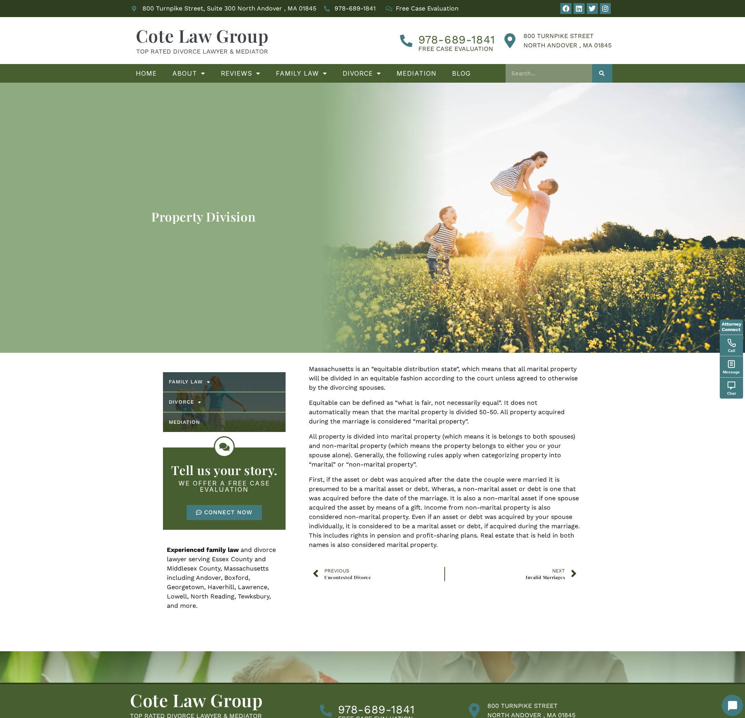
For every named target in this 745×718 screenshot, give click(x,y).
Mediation (417, 73)
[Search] (602, 73)
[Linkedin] (579, 8)
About (184, 73)
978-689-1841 (456, 39)
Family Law (297, 73)
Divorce (358, 73)
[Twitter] (592, 8)
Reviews (236, 73)
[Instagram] (605, 8)
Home (146, 73)
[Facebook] (566, 8)
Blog (461, 73)
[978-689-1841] (406, 41)
